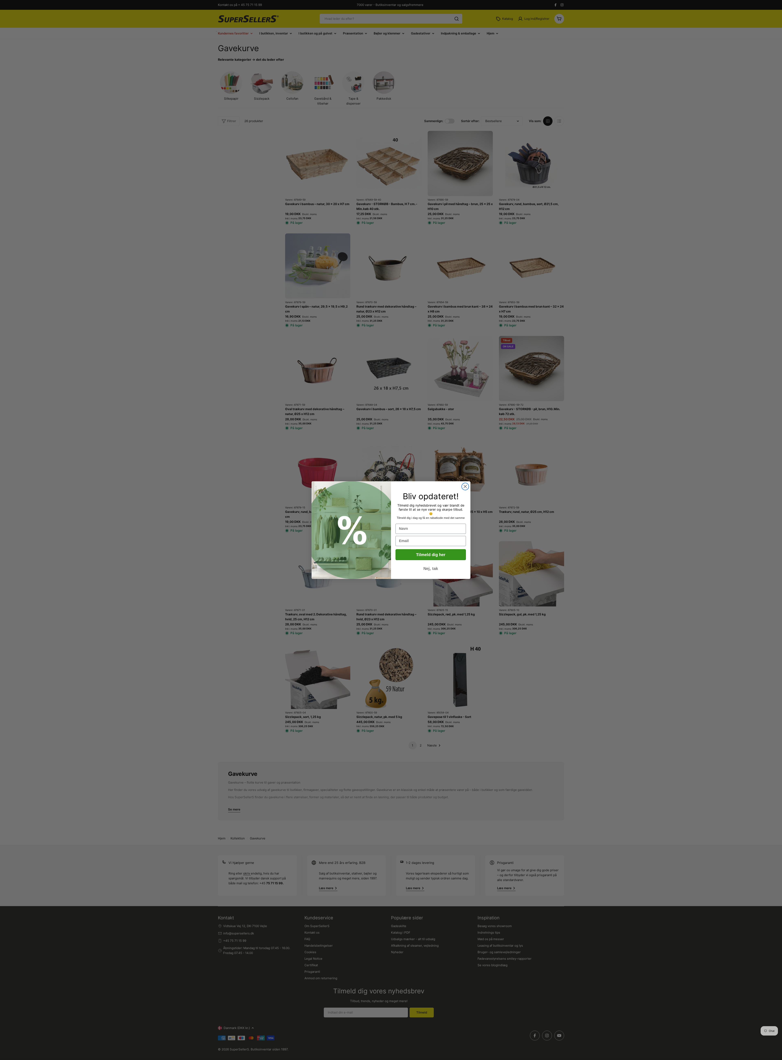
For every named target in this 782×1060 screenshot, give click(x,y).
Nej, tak (430, 568)
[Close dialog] (465, 486)
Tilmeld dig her (430, 554)
